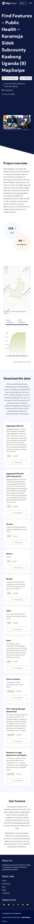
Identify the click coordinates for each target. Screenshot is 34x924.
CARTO (6, 313)
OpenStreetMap (15, 311)
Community (17, 3)
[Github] (18, 904)
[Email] (27, 904)
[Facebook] (4, 904)
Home (4, 880)
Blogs (4, 890)
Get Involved (6, 884)
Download (18, 462)
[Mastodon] (9, 904)
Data (3, 887)
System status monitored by (11, 917)
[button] (6, 268)
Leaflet (7, 311)
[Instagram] (13, 904)
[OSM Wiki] (23, 904)
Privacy (4, 921)
